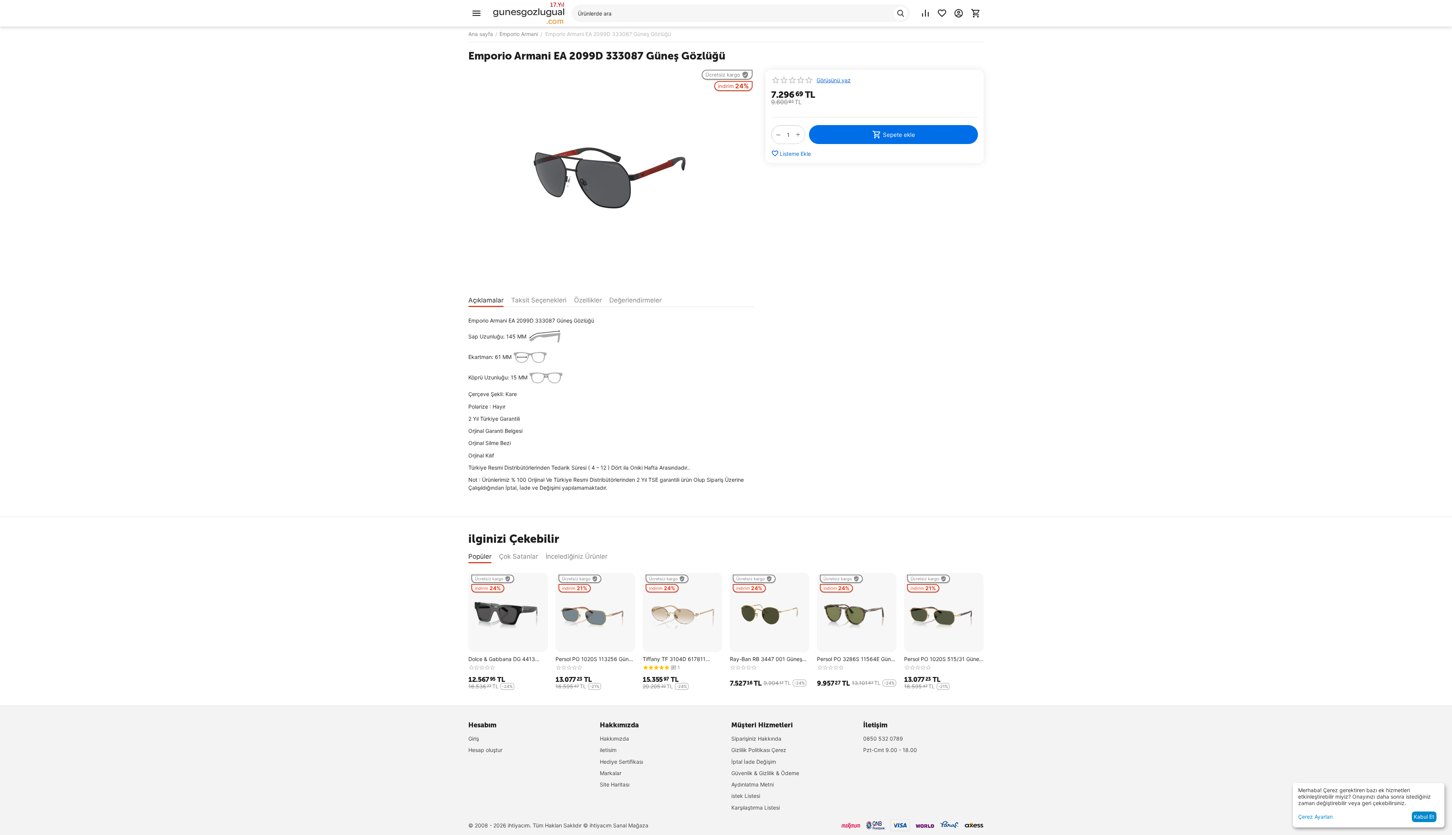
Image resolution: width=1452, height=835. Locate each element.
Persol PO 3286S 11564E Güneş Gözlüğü (857, 659)
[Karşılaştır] (925, 13)
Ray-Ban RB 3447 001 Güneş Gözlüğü (766, 659)
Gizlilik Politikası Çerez (758, 750)
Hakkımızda (614, 738)
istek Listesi (745, 796)
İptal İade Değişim (753, 761)
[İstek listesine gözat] (942, 13)
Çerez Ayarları (1315, 816)
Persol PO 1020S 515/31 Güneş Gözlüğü (943, 659)
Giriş (473, 738)
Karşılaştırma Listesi (755, 807)
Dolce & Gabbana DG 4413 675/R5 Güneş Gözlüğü (501, 659)
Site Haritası (614, 784)
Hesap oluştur (485, 750)
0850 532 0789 (883, 738)
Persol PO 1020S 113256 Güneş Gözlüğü (594, 659)
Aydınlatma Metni (752, 784)
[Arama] (901, 13)
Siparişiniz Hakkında (756, 738)
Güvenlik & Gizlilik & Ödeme (765, 773)
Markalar (610, 773)
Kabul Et (1424, 816)
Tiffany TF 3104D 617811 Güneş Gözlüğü (674, 659)
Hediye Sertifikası (621, 761)
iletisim (608, 750)
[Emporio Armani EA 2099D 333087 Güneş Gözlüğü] (611, 178)
